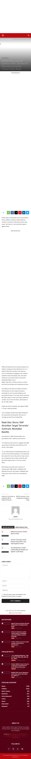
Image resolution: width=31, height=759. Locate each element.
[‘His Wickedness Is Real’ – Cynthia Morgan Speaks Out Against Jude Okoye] (6, 550)
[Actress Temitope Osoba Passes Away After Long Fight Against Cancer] (6, 542)
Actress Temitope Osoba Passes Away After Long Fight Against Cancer (18, 541)
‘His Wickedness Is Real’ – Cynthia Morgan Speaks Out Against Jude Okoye (19, 549)
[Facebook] (12, 212)
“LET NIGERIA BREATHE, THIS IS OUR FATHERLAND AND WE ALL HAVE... (19, 657)
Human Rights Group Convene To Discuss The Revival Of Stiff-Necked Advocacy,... (20, 665)
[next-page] (5, 556)
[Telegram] (27, 212)
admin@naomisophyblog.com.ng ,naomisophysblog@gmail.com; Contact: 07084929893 (16, 735)
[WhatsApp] (8, 212)
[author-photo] (16, 514)
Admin (15, 516)
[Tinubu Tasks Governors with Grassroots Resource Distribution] (6, 644)
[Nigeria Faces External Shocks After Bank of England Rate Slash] (6, 626)
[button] (2, 35)
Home (2, 39)
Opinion (13, 660)
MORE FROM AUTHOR (21, 527)
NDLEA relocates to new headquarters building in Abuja (22, 498)
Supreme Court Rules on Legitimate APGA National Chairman (8, 498)
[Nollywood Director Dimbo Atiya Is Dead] (6, 533)
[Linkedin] (23, 212)
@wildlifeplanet (15, 613)
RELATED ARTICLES (8, 527)
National (13, 668)
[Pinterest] (20, 212)
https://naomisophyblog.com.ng (16, 519)
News (13, 628)
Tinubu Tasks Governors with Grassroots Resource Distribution (20, 643)
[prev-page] (3, 556)
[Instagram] (13, 749)
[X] (16, 212)
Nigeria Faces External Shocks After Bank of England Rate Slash (20, 625)
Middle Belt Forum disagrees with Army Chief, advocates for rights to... (19, 674)
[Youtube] (22, 749)
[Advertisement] (15, 16)
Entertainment (8, 39)
